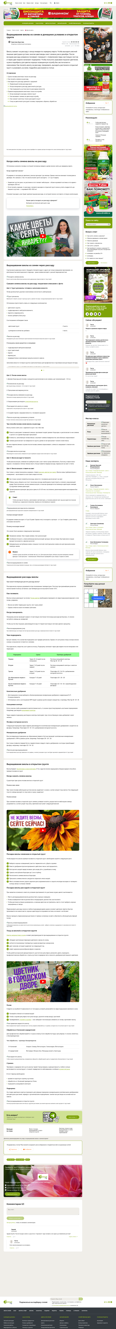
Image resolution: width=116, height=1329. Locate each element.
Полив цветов (34, 598)
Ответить (9, 1236)
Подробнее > (30, 206)
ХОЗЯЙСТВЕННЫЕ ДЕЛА (75, 23)
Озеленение (63, 1325)
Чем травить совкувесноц (94, 243)
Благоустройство (83, 1323)
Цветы (106, 470)
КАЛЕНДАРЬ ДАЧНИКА (28, 23)
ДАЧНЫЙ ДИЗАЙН (62, 23)
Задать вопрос (72, 1117)
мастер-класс (10, 1159)
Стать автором (43, 3)
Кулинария (97, 490)
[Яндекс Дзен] (111, 3)
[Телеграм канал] (105, 3)
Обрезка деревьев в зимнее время (97, 238)
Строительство (89, 490)
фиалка (27, 1159)
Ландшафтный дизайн (98, 470)
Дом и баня (81, 1320)
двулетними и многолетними (26, 769)
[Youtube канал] (109, 3)
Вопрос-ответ (30, 3)
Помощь (68, 1310)
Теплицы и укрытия (27, 1327)
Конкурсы (39, 1310)
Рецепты (54, 1310)
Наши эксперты (92, 461)
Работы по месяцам (9, 1323)
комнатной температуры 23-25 (17, 1188)
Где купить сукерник (93, 245)
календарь (90, 256)
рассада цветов (20, 1159)
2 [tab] (44, 371)
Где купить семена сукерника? (96, 236)
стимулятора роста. (31, 401)
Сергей (13, 1229)
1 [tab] (42, 371)
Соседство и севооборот (29, 1325)
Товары (61, 1310)
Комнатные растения (91, 472)
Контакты (84, 1310)
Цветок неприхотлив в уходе (16, 935)
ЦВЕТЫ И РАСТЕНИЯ (50, 23)
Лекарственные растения (48, 1327)
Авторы (37, 3)
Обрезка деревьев (92, 240)
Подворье (81, 1327)
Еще (106, 103)
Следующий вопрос (12, 1194)
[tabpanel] (43, 367)
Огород (90, 470)
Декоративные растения (47, 1320)
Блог (24, 3)
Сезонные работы (8, 1325)
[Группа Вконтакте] (107, 3)
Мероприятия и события (10, 1327)
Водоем (62, 1320)
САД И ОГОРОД (39, 23)
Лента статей (18, 3)
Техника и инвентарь (84, 1325)
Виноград (99, 472)
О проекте (76, 1310)
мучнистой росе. (64, 1069)
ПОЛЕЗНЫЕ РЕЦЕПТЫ (88, 23)
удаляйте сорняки (25, 1019)
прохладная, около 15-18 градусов (18, 1185)
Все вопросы (104, 262)
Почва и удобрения (27, 1323)
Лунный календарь (9, 1320)
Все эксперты (91, 559)
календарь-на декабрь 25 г (95, 253)
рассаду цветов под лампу (47, 472)
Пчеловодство (106, 492)
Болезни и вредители (28, 1320)
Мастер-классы (92, 418)
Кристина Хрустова (17, 42)
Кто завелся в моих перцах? (95, 258)
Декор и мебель (64, 1323)
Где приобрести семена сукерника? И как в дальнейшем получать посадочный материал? (98, 249)
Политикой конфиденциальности (97, 408)
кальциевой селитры (28, 710)
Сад (86, 470)
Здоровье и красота (102, 1323)
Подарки (46, 1310)
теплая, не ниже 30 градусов (16, 1190)
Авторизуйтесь (11, 1222)
